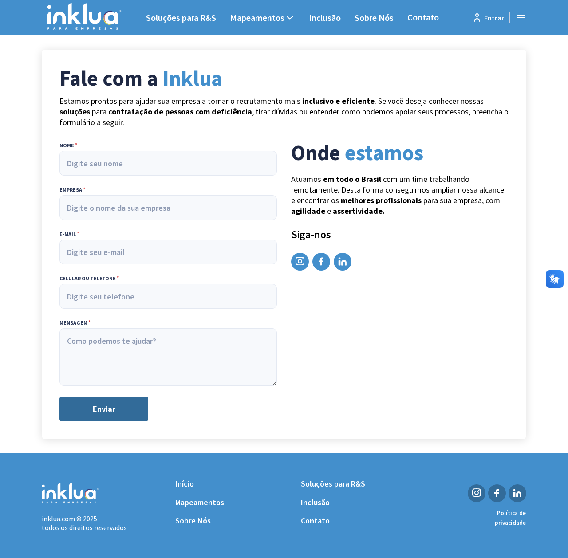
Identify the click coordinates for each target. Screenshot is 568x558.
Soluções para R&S (181, 17)
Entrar (494, 17)
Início (184, 484)
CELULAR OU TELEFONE (89, 278)
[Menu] (521, 17)
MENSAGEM (75, 322)
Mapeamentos (199, 502)
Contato (423, 17)
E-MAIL (69, 234)
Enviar (104, 409)
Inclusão (325, 17)
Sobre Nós (374, 17)
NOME (68, 145)
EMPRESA (72, 189)
